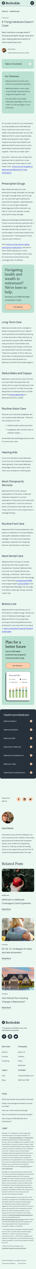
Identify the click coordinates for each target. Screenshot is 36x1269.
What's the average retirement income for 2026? (17, 1104)
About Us (21, 1052)
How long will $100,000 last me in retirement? (15, 1120)
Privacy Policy (29, 1137)
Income (5, 1056)
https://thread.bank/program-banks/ (13, 1219)
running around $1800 (23, 580)
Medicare (21, 1065)
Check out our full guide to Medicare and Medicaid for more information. (17, 169)
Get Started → (18, 666)
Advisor (5, 1052)
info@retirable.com (26, 1076)
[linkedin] (25, 799)
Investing (5, 1061)
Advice (5, 11)
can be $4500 (23, 584)
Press (20, 1061)
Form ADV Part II (25, 1166)
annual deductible (17, 395)
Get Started (18, 307)
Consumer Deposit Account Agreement (14, 1248)
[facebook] (19, 799)
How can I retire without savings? (15, 1110)
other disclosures (7, 1168)
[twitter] (31, 799)
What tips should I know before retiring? (17, 1099)
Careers (21, 1056)
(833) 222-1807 (23, 1080)
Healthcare (14, 11)
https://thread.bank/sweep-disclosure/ (21, 1215)
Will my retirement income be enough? (17, 1114)
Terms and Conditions (15, 1137)
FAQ (3, 1076)
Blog (3, 1080)
